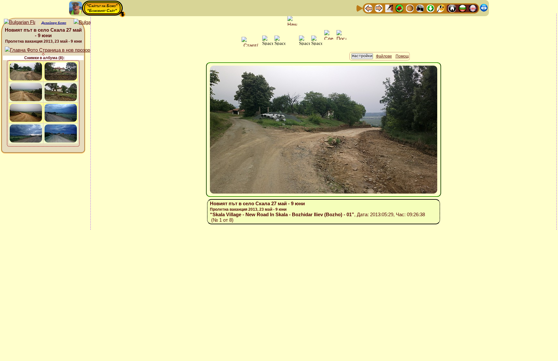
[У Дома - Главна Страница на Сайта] (452, 8)
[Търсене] (441, 8)
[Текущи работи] (410, 8)
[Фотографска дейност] (420, 8)
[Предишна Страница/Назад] (368, 8)
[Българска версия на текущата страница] (89, 22)
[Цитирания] (399, 8)
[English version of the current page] (19, 22)
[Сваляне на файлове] (430, 8)
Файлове (384, 56)
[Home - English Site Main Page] (473, 8)
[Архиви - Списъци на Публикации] (389, 8)
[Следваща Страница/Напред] (379, 8)
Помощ (402, 56)
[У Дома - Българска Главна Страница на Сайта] (462, 8)
